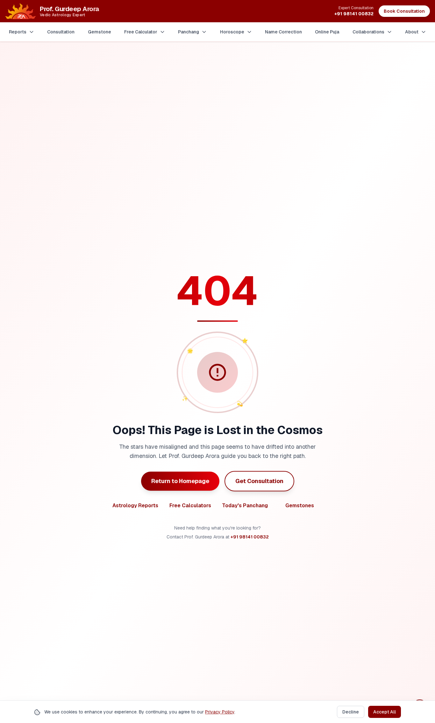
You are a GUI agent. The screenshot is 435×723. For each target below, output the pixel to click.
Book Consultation (404, 11)
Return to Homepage (180, 481)
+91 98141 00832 (250, 537)
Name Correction (283, 32)
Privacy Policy (219, 712)
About (411, 32)
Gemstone (99, 32)
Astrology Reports (135, 505)
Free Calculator (140, 32)
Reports (17, 32)
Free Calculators (190, 505)
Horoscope (232, 32)
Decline (350, 712)
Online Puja (327, 32)
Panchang (188, 32)
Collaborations (368, 32)
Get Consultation (259, 481)
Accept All (384, 712)
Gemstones (299, 505)
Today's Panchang (245, 505)
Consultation (61, 32)
